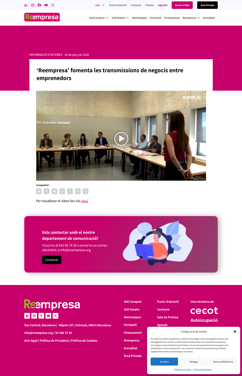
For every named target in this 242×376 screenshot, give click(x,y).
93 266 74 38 (63, 333)
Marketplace (132, 317)
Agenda (162, 5)
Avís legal (30, 340)
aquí (84, 201)
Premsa (149, 5)
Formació (130, 325)
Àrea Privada (132, 356)
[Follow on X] (55, 316)
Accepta (164, 361)
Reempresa (131, 340)
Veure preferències (223, 361)
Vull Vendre (131, 309)
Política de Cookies (182, 369)
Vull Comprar (133, 301)
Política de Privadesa (202, 369)
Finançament (133, 332)
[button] (235, 331)
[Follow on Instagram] (34, 316)
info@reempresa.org (75, 250)
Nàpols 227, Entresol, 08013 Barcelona (85, 325)
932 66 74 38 (68, 245)
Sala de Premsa (167, 317)
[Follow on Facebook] (41, 316)
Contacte (136, 5)
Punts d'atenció (117, 5)
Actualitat (130, 348)
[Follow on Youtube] (48, 316)
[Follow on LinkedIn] (27, 316)
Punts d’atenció (168, 301)
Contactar (51, 260)
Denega (194, 361)
